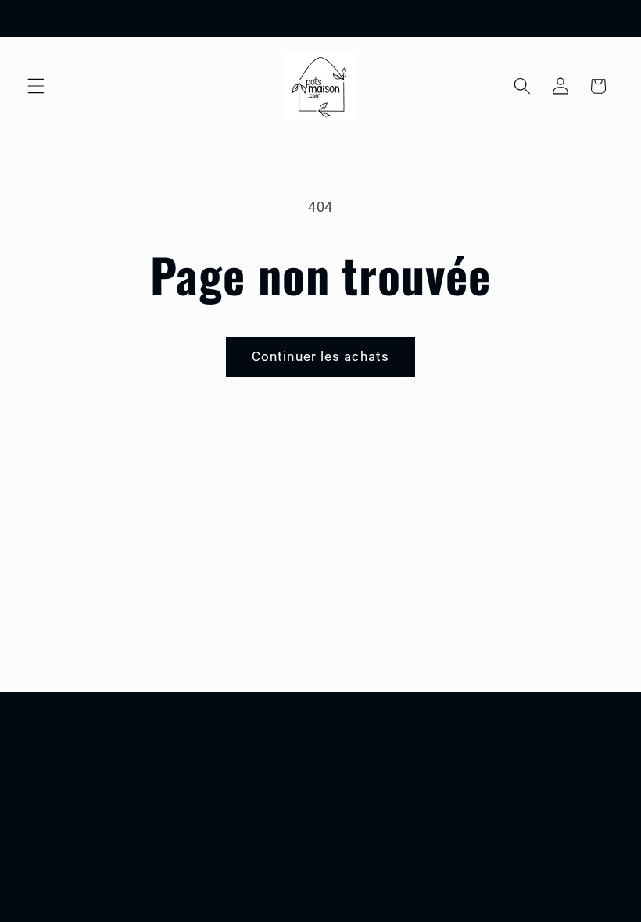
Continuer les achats (320, 356)
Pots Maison (112, 888)
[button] (36, 86)
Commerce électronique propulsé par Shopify (252, 888)
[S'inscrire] (455, 777)
